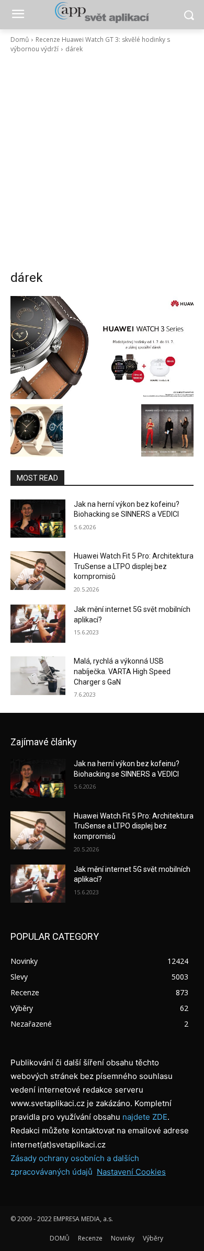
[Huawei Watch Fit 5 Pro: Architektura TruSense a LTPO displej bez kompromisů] (37, 570)
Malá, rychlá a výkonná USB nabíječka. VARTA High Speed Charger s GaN (122, 671)
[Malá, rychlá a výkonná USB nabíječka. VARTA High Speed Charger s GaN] (37, 675)
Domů (19, 39)
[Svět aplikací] (102, 12)
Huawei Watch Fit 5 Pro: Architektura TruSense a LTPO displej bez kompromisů (134, 566)
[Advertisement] (102, 162)
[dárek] (102, 347)
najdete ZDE (144, 1117)
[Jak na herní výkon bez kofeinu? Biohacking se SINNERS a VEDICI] (37, 518)
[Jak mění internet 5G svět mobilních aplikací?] (37, 624)
